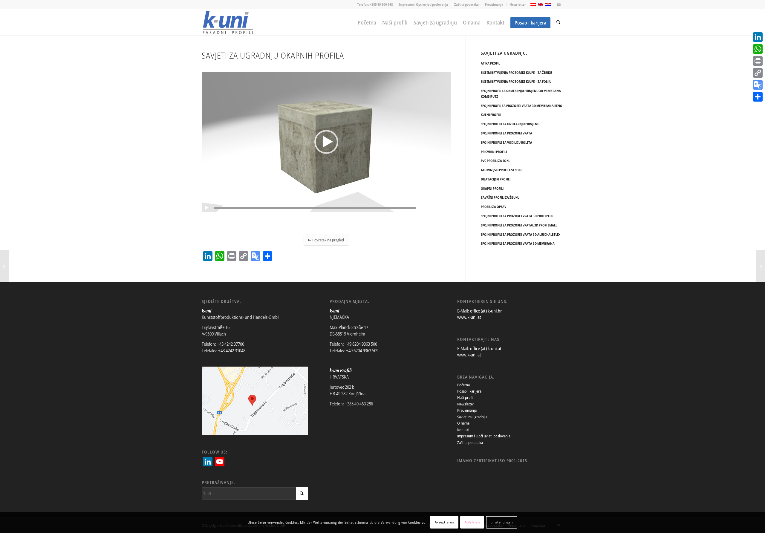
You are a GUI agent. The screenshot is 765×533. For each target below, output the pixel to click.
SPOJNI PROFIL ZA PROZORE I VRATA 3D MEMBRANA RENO (521, 105)
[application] (326, 142)
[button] (326, 142)
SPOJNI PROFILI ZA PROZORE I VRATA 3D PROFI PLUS (517, 216)
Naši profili (466, 397)
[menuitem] (423, 4)
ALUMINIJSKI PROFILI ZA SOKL (501, 170)
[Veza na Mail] (558, 4)
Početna (463, 385)
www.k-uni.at (469, 317)
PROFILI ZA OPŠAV (493, 206)
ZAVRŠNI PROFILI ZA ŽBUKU (500, 197)
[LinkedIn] (758, 37)
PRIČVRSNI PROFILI (494, 151)
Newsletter (518, 4)
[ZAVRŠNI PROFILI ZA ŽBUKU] (4, 266)
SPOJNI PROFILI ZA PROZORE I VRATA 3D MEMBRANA (518, 243)
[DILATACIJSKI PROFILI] (760, 266)
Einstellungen (502, 522)
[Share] (758, 97)
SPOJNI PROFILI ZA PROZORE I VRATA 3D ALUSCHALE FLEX (520, 234)
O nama (463, 423)
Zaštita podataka (466, 4)
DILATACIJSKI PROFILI (495, 179)
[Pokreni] (206, 208)
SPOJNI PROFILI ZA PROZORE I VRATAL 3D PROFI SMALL (519, 225)
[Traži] (558, 22)
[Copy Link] (758, 73)
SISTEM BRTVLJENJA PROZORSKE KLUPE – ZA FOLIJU (516, 81)
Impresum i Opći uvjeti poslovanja (423, 4)
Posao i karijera (469, 391)
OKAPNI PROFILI (492, 188)
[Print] (758, 61)
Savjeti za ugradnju (472, 416)
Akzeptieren (444, 522)
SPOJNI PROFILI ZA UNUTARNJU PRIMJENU (510, 124)
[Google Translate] (758, 85)
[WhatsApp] (758, 49)
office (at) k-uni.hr (486, 311)
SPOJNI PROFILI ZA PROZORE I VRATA (506, 133)
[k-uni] (228, 22)
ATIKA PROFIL (490, 63)
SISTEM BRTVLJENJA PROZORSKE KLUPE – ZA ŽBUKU (516, 72)
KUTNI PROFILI (491, 114)
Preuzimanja (494, 4)
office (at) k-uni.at (485, 348)
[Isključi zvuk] (446, 208)
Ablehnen (472, 522)
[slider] (315, 208)
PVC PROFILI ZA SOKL (495, 160)
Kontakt (463, 429)
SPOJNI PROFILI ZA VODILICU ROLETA (506, 142)
